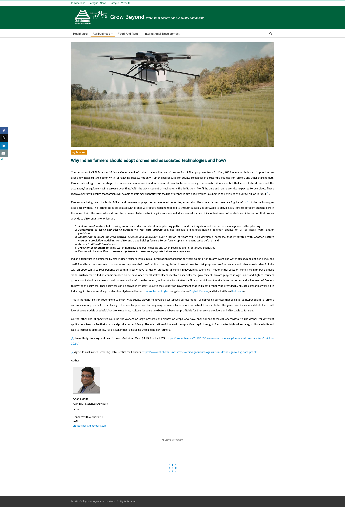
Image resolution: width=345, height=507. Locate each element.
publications (78, 3)
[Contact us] (4, 153)
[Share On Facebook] (4, 130)
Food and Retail (128, 33)
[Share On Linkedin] (4, 146)
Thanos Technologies (156, 291)
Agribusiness (101, 33)
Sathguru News (97, 3)
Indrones (237, 291)
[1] (267, 193)
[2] (247, 201)
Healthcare (80, 33)
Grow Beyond (156, 16)
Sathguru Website (120, 3)
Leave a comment (173, 439)
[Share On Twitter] (4, 138)
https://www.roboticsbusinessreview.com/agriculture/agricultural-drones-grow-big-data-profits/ (200, 352)
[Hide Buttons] (2, 159)
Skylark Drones (199, 291)
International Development (162, 33)
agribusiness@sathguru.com (89, 425)
